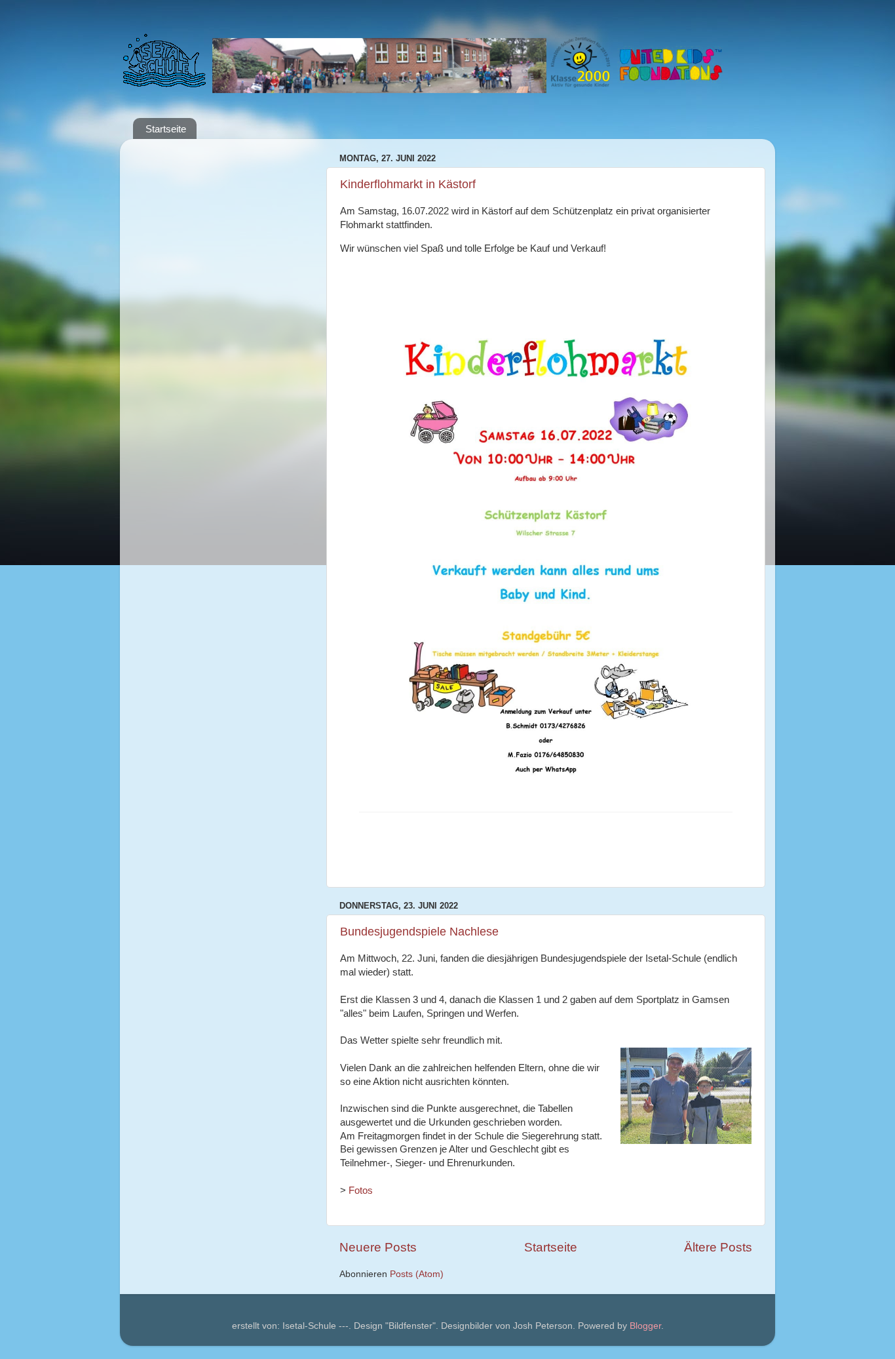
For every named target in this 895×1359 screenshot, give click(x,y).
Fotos (361, 1190)
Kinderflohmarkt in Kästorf (408, 184)
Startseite (165, 128)
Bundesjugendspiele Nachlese (419, 931)
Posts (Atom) (417, 1274)
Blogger (645, 1326)
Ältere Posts (718, 1247)
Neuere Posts (378, 1247)
